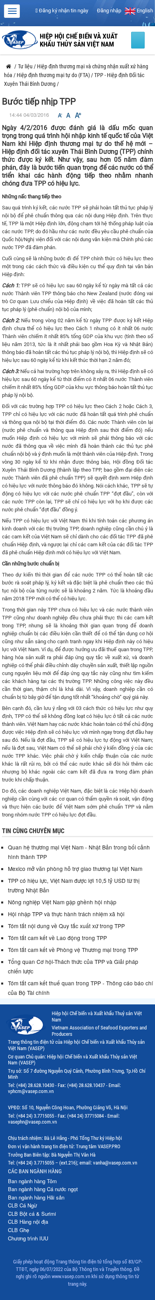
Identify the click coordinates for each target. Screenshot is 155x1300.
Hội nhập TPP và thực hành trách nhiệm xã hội (66, 914)
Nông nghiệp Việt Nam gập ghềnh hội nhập (62, 902)
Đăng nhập (108, 11)
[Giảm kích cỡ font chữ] (60, 115)
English (144, 11)
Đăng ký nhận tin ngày (63, 11)
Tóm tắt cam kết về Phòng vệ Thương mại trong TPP (73, 950)
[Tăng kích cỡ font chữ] (77, 115)
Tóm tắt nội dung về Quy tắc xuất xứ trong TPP (66, 926)
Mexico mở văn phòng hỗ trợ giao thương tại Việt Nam (75, 868)
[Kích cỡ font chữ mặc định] (68, 115)
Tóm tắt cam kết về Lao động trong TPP (57, 938)
